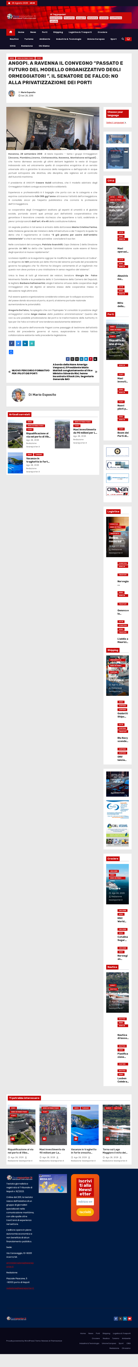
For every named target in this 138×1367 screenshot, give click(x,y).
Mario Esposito (28, 92)
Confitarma (115, 18)
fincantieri (69, 18)
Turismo (29, 39)
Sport (114, 39)
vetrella (53, 21)
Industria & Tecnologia (68, 39)
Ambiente (44, 39)
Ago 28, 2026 (32, 440)
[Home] (10, 32)
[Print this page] (32, 345)
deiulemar (92, 18)
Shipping (58, 32)
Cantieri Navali (122, 1064)
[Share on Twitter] (18, 345)
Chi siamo (44, 46)
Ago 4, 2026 (118, 684)
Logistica (114, 524)
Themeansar (56, 1341)
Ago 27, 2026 (118, 546)
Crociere (102, 32)
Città (12, 46)
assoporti (81, 18)
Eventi (112, 985)
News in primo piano (25, 58)
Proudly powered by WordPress (20, 1341)
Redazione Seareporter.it (33, 445)
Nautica (13, 39)
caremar (104, 18)
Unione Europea (96, 39)
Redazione (27, 46)
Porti (44, 32)
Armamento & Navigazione (115, 660)
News (33, 32)
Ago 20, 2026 (118, 215)
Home (21, 32)
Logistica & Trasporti (80, 32)
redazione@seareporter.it (20, 1288)
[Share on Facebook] (11, 345)
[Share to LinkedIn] (25, 345)
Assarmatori (56, 18)
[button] (123, 39)
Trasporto (114, 534)
